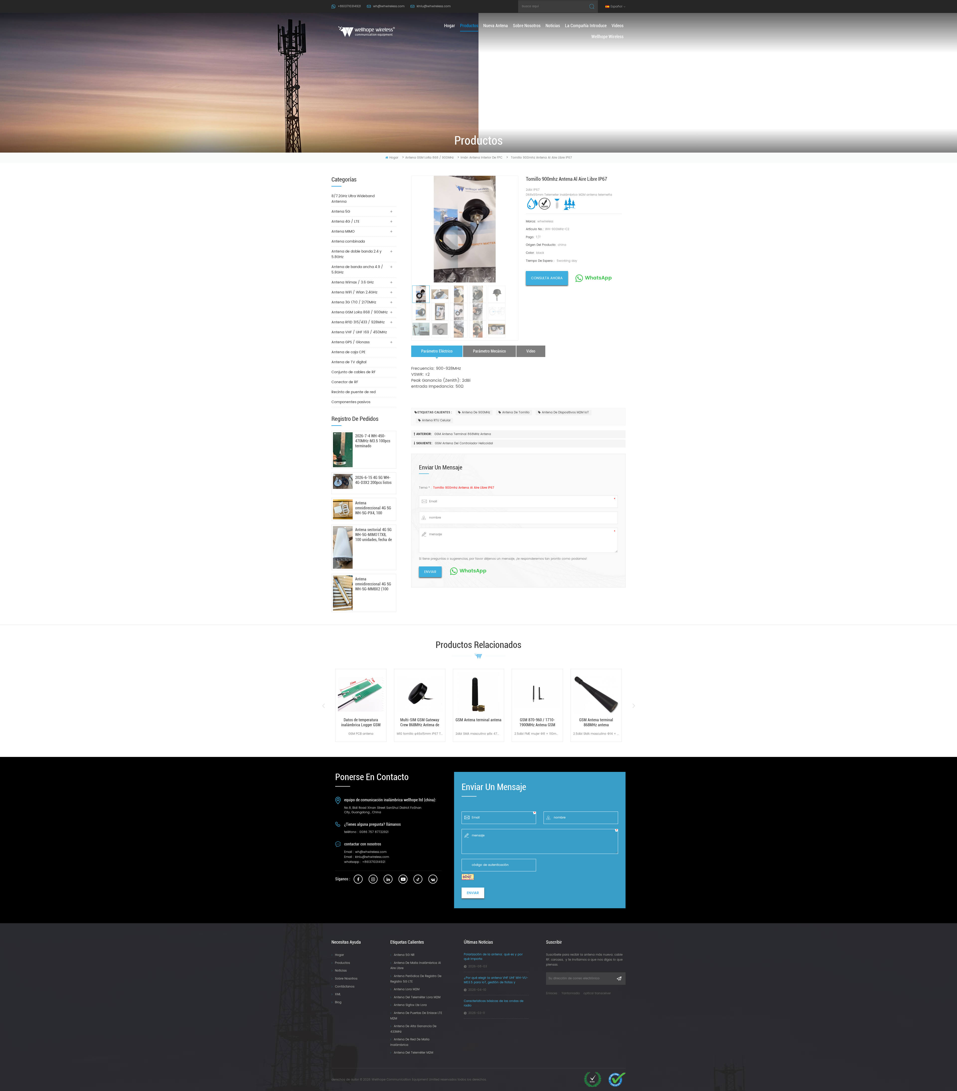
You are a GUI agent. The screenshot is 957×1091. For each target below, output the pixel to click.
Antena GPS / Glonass (350, 342)
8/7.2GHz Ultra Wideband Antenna (353, 198)
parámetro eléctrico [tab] (437, 351)
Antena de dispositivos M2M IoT (565, 412)
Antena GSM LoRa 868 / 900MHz (429, 157)
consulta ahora (547, 278)
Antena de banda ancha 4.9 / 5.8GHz (357, 269)
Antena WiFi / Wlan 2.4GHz (354, 292)
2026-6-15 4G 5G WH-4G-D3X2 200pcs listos (373, 480)
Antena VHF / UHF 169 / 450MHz (359, 332)
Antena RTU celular (436, 420)
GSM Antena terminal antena (478, 720)
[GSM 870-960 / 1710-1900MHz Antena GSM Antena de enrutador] (537, 695)
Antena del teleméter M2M (413, 1052)
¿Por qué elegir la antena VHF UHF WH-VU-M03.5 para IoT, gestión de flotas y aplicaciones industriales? (496, 980)
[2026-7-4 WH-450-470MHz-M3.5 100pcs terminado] (343, 449)
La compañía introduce (586, 25)
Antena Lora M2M (406, 989)
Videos (618, 25)
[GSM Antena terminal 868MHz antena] (596, 695)
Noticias (553, 25)
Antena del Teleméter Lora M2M (417, 997)
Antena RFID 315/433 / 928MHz (358, 322)
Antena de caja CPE (348, 352)
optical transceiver (597, 993)
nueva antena (495, 25)
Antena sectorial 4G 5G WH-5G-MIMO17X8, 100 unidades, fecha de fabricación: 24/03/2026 (373, 534)
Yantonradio (570, 993)
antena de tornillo (516, 412)
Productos (342, 963)
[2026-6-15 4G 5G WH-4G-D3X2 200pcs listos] (343, 481)
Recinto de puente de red (353, 392)
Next (634, 706)
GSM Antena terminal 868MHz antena (462, 434)
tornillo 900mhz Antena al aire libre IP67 (463, 487)
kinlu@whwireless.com (434, 6)
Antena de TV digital (348, 362)
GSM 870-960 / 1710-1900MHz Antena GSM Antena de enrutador (537, 722)
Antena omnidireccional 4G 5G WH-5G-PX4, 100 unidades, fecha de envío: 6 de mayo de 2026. (373, 508)
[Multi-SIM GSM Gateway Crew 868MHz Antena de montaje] (420, 695)
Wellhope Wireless (607, 36)
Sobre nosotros (527, 25)
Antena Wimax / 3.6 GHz (352, 282)
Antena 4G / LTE (345, 221)
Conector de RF (344, 382)
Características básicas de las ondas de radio (493, 1003)
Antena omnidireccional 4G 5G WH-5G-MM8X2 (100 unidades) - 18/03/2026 (373, 584)
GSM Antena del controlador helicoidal (464, 443)
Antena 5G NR (404, 955)
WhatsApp (598, 278)
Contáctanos (344, 986)
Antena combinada (348, 241)
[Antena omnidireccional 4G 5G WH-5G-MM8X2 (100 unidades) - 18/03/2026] (343, 593)
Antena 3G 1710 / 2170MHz (353, 302)
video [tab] (530, 351)
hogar (449, 25)
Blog (338, 1002)
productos (469, 25)
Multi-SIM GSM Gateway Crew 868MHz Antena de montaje (419, 722)
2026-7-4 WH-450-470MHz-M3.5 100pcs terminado (372, 441)
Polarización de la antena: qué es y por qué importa (493, 956)
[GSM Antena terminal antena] (478, 695)
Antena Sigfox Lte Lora (410, 1005)
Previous (323, 706)
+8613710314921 (349, 6)
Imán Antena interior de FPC (481, 157)
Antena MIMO (343, 231)
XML (338, 994)
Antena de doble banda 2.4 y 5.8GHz (356, 254)
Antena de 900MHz (476, 412)
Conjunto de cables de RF (353, 372)
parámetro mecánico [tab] (489, 351)
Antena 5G (340, 211)
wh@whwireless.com (388, 6)
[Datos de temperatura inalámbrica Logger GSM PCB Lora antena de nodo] (361, 695)
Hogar (339, 955)
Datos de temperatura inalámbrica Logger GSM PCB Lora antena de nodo (361, 722)
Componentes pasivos (350, 402)
